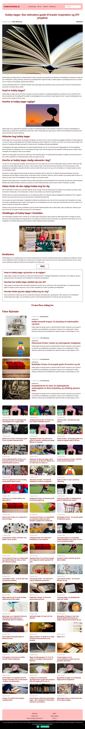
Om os (39, 6)
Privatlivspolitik (44, 726)
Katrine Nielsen (44, 316)
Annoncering (32, 6)
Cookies (45, 6)
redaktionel (79, 22)
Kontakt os (52, 6)
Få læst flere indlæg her (42, 305)
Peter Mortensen (17, 22)
